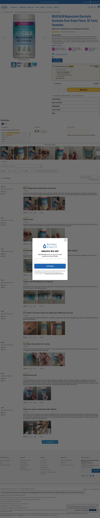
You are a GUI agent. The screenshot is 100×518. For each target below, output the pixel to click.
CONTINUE (50, 266)
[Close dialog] (65, 240)
